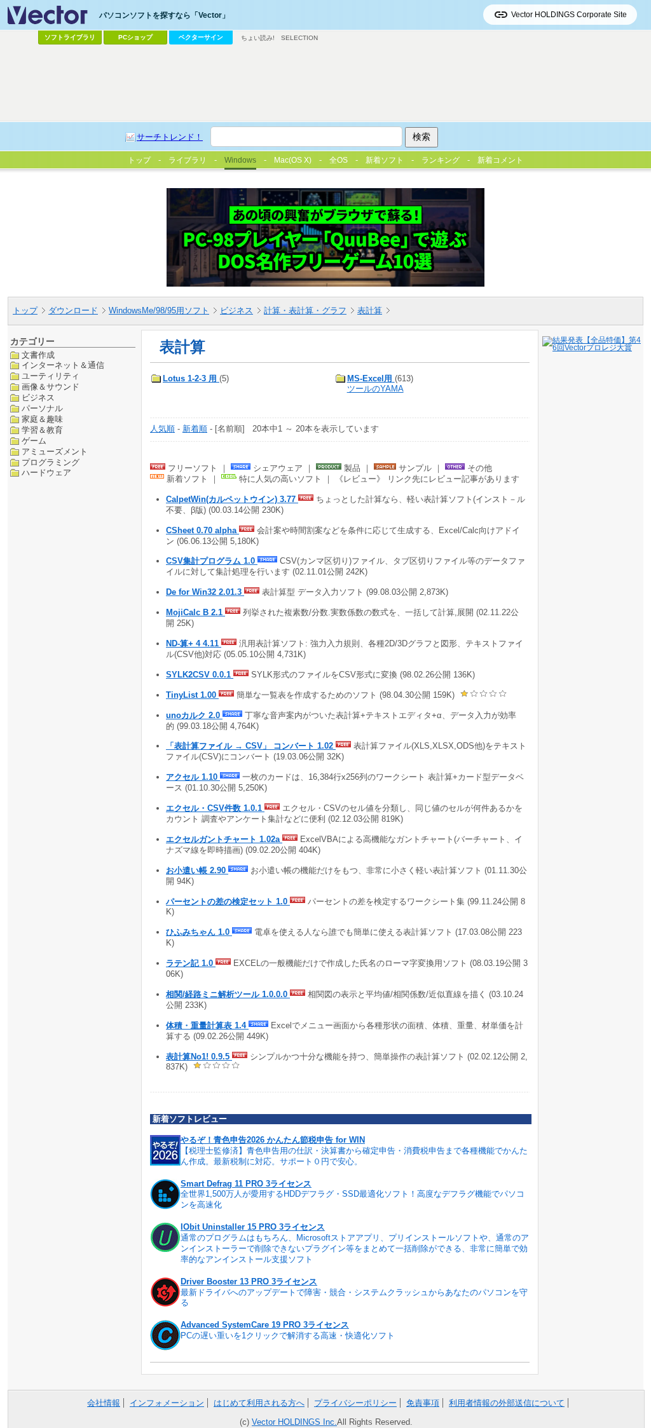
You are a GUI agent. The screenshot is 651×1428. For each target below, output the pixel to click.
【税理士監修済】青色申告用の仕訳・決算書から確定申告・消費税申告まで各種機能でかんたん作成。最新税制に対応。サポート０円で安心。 (354, 1156)
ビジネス (236, 310)
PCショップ (135, 37)
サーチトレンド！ (170, 137)
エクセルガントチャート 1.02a (224, 839)
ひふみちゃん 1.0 (199, 932)
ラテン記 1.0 (191, 963)
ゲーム (34, 440)
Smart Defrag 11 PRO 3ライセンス (246, 1183)
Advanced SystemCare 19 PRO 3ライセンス (265, 1324)
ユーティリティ (50, 376)
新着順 (194, 428)
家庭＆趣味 (42, 419)
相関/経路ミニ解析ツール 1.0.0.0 (228, 994)
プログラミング (50, 462)
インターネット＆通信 (63, 365)
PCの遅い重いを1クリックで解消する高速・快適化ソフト (288, 1335)
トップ (25, 310)
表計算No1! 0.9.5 (199, 1056)
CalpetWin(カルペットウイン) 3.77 (232, 499)
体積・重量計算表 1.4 (207, 1025)
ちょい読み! (258, 37)
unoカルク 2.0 (194, 715)
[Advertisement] (325, 83)
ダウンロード (73, 310)
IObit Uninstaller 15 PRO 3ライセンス (253, 1227)
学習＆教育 (42, 430)
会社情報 (103, 1403)
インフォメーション (167, 1403)
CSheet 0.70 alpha (202, 530)
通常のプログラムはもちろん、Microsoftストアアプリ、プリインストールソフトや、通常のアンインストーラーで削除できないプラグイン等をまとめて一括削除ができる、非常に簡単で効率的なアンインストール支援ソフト (355, 1248)
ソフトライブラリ (70, 37)
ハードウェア (46, 472)
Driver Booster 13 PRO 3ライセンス (249, 1281)
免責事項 (422, 1403)
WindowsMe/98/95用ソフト (159, 310)
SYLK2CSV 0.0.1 (199, 674)
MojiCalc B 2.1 (195, 612)
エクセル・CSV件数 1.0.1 (215, 808)
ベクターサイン (201, 37)
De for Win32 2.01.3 (205, 592)
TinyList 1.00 (192, 695)
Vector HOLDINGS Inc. (294, 1422)
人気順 (162, 428)
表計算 (369, 310)
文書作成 (38, 355)
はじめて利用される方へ (259, 1403)
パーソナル (42, 408)
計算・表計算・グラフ (305, 310)
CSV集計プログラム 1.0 (211, 561)
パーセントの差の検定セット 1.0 (228, 901)
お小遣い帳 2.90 (197, 870)
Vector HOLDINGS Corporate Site (569, 14)
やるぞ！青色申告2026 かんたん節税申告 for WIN (273, 1140)
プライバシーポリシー (355, 1403)
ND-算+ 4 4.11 (193, 643)
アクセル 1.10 (193, 777)
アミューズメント (55, 451)
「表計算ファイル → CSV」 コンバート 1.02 (251, 746)
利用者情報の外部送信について (507, 1403)
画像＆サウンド (50, 386)
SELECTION (299, 37)
